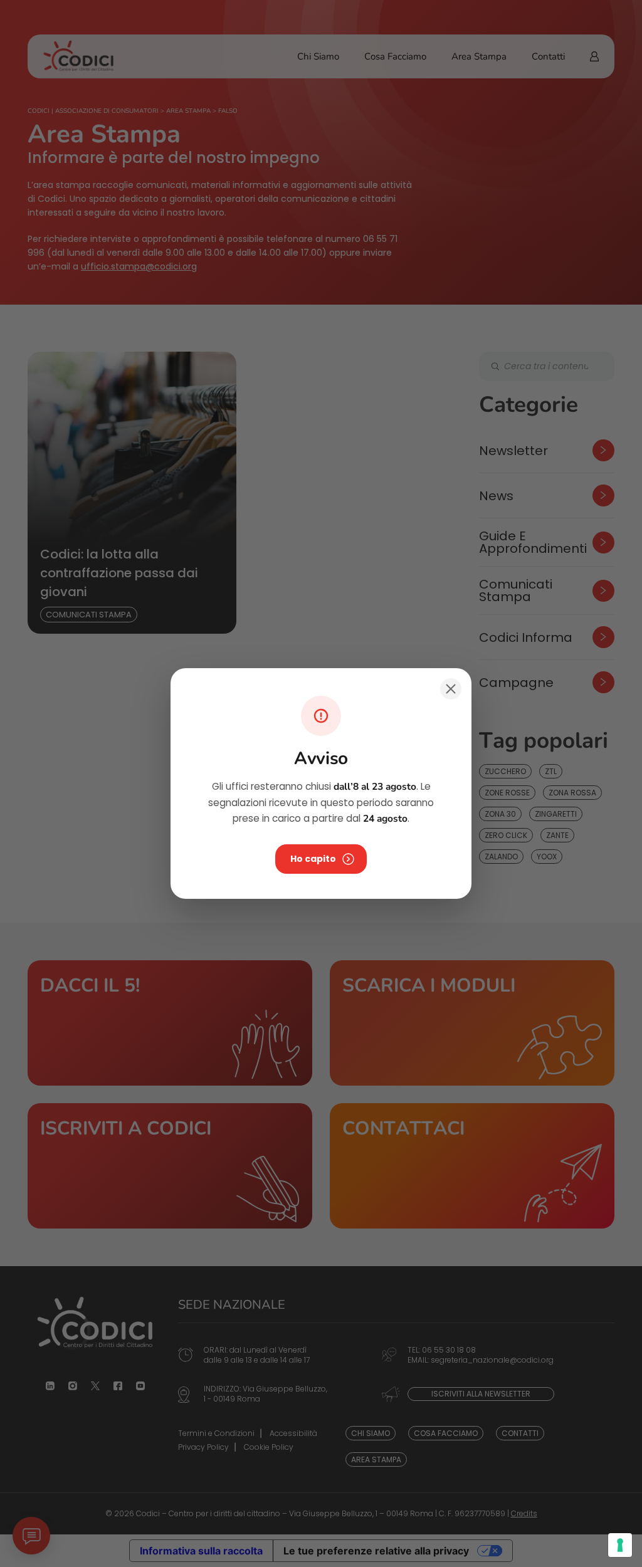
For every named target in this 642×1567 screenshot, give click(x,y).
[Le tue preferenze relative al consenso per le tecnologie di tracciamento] (620, 1545)
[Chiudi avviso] (450, 689)
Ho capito (313, 858)
